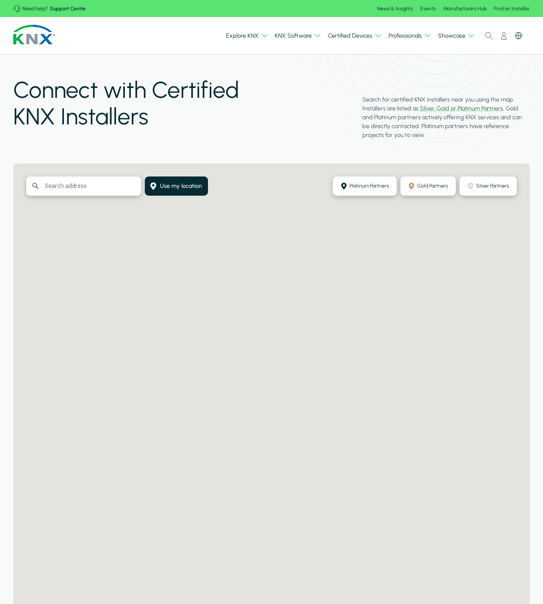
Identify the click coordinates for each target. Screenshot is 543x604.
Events (428, 9)
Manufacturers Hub (464, 9)
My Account (504, 36)
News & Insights (395, 9)
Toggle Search (489, 36)
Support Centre (68, 9)
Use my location (181, 185)
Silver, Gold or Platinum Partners (461, 108)
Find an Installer (512, 9)
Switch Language (518, 36)
